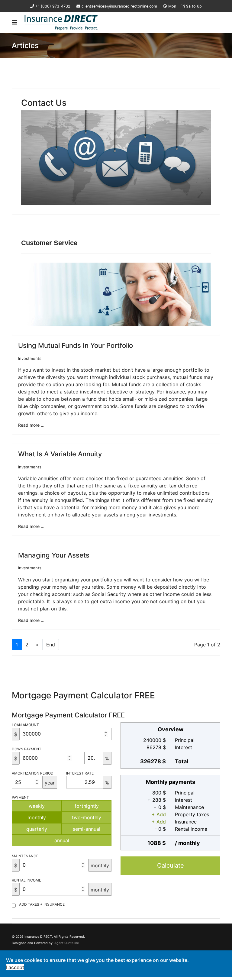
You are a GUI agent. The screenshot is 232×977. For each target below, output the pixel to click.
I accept (15, 967)
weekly (37, 806)
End (50, 645)
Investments (29, 358)
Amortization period (32, 773)
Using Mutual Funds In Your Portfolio (75, 345)
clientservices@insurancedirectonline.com (119, 6)
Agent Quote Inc (66, 943)
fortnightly (87, 806)
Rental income (26, 880)
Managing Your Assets (53, 555)
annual (61, 840)
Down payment (26, 749)
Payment (20, 797)
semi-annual (86, 829)
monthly (36, 817)
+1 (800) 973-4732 (52, 6)
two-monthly (86, 817)
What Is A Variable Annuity (60, 454)
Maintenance (25, 856)
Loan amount (25, 725)
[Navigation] (14, 22)
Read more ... (31, 425)
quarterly (36, 829)
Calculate (170, 865)
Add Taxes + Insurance (42, 904)
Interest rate (80, 773)
